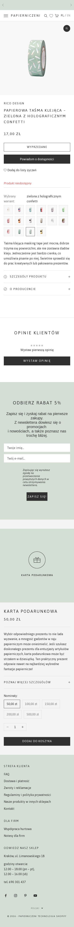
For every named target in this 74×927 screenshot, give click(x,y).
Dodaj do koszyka (37, 741)
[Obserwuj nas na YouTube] (35, 895)
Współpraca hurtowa (17, 829)
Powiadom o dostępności (37, 159)
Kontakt (9, 808)
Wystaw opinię (36, 360)
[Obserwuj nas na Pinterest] (25, 895)
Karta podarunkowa (31, 611)
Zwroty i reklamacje (17, 787)
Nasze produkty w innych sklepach (27, 801)
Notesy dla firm (14, 835)
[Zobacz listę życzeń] (51, 16)
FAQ (6, 774)
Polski (35, 908)
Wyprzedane (37, 147)
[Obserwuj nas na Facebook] (6, 895)
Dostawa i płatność (16, 781)
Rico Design (14, 103)
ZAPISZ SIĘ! (37, 496)
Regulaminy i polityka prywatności (27, 794)
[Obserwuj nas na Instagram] (15, 895)
